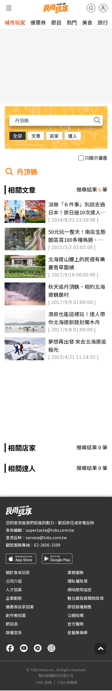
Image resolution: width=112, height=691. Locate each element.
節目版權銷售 (79, 607)
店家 (54, 135)
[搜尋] (91, 8)
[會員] (103, 8)
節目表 (12, 624)
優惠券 (38, 22)
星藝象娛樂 (77, 632)
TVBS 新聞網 (67, 682)
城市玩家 (15, 22)
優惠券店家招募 (20, 607)
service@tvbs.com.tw (46, 537)
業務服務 (75, 572)
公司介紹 (14, 581)
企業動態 (14, 598)
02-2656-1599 (47, 545)
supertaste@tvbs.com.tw (50, 530)
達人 (72, 135)
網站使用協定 (79, 589)
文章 (35, 135)
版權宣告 (14, 632)
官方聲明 (75, 624)
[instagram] (51, 648)
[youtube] (24, 648)
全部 (17, 135)
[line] (37, 648)
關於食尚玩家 (18, 572)
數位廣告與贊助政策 (85, 598)
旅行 (103, 22)
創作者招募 (16, 615)
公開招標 (75, 615)
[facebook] (10, 648)
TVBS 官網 (43, 682)
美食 (87, 22)
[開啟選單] (9, 8)
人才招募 (14, 589)
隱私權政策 (77, 581)
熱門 (72, 22)
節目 (56, 22)
